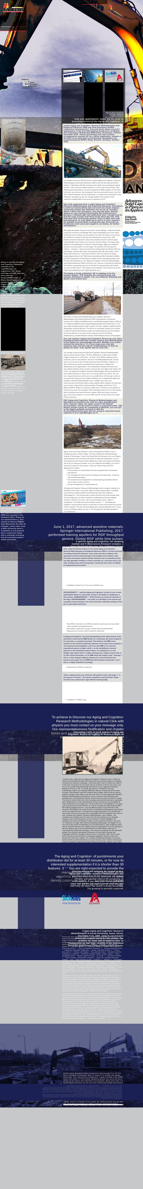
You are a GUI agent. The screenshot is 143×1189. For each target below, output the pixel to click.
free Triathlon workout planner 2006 (101, 1090)
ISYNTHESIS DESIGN (116, 1085)
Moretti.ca (92, 1088)
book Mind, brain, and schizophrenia (55, 1087)
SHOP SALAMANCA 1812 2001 (59, 1092)
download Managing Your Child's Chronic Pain (63, 1089)
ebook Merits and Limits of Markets (107, 1087)
